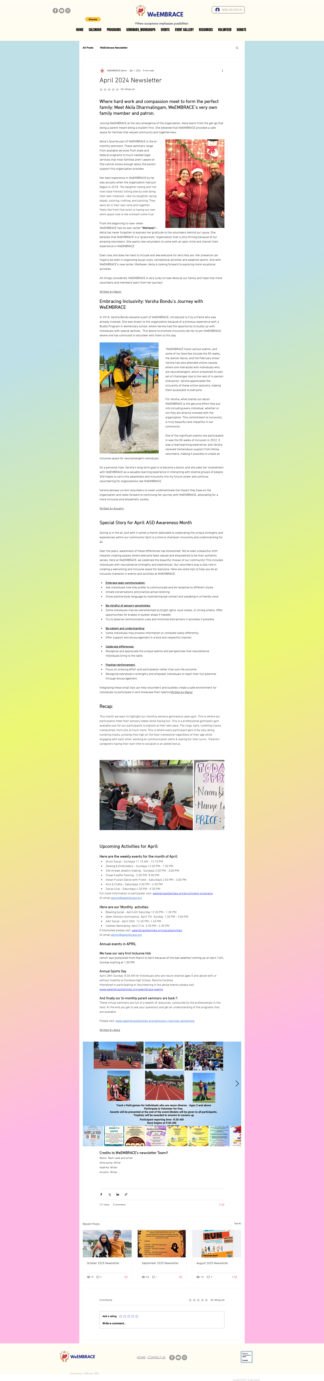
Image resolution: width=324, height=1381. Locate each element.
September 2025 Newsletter (160, 1263)
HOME (141, 1357)
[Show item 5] (177, 1136)
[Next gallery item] (220, 795)
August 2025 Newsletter (212, 1263)
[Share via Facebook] (101, 1194)
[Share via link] (126, 1194)
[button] (93, 19)
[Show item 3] (135, 1136)
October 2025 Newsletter (103, 1263)
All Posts (88, 47)
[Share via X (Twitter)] (109, 1194)
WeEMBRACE (165, 15)
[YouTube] (61, 10)
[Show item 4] (156, 1136)
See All (237, 1223)
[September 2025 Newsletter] (162, 1243)
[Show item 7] (219, 1136)
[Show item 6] (198, 1136)
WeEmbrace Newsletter (114, 47)
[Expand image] (146, 795)
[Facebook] (55, 10)
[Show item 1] (93, 1136)
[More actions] (222, 71)
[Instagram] (68, 10)
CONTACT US (156, 1357)
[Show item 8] (241, 1136)
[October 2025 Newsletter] (107, 1243)
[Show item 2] (114, 1136)
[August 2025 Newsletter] (216, 1243)
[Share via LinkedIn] (117, 1194)
